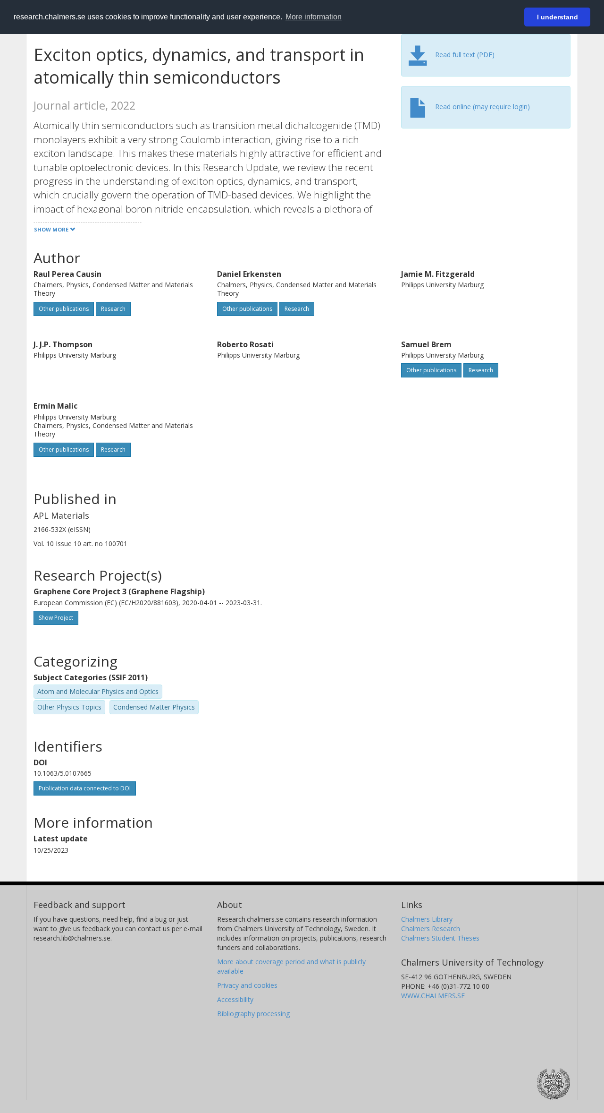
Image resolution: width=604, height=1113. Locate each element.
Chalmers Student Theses (440, 937)
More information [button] (313, 17)
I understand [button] (557, 17)
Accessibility (235, 999)
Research (113, 309)
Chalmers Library (427, 919)
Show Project (56, 618)
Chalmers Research (430, 928)
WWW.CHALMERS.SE (433, 995)
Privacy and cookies (247, 985)
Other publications (64, 309)
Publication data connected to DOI (85, 788)
